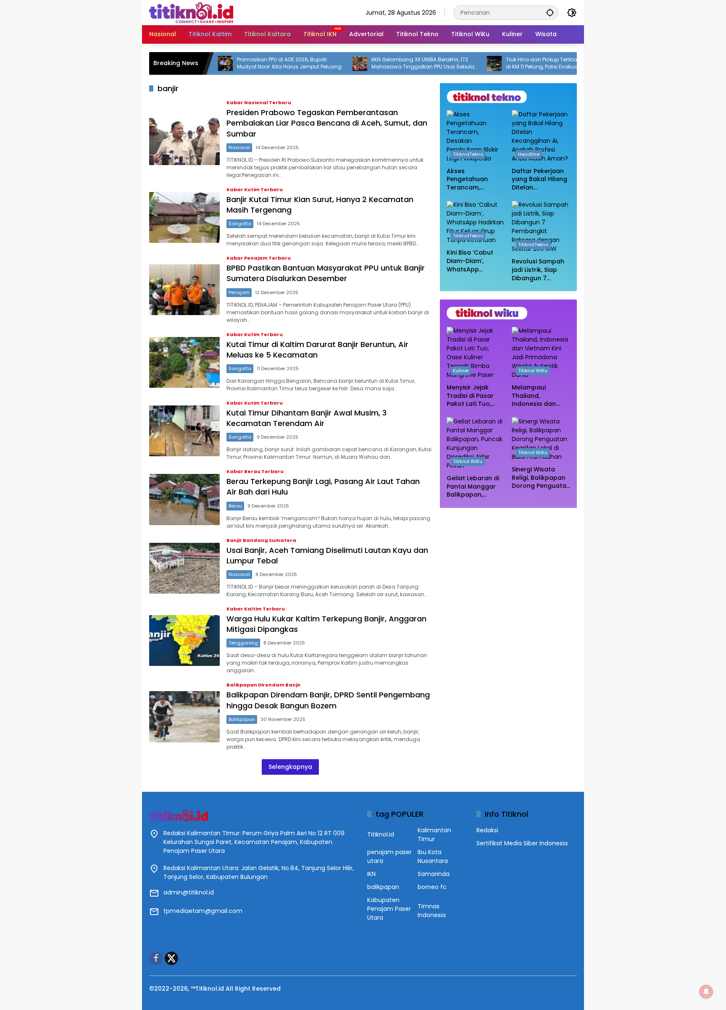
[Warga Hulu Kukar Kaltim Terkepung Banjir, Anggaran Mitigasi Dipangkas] (184, 640)
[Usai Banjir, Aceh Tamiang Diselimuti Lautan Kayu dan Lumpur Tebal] (184, 568)
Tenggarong (243, 642)
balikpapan (383, 887)
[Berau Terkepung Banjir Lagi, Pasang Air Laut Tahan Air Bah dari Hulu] (184, 499)
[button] (550, 12)
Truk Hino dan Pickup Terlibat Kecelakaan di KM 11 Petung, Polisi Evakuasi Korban (526, 63)
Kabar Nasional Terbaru (258, 102)
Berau (235, 505)
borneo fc (432, 887)
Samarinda (434, 874)
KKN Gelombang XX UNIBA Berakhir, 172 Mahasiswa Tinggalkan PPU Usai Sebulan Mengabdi (393, 63)
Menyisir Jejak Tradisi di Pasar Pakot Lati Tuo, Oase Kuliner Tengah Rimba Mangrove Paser (472, 396)
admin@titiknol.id (188, 892)
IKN (371, 874)
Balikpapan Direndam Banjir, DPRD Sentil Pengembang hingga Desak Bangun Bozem (328, 699)
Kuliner (461, 371)
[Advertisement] (508, 568)
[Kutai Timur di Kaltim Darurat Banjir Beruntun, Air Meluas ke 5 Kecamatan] (184, 362)
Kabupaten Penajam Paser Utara (389, 909)
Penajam (239, 292)
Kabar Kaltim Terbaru (255, 609)
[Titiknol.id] (191, 12)
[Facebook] (156, 958)
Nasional (239, 147)
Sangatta (240, 223)
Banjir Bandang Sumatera (261, 540)
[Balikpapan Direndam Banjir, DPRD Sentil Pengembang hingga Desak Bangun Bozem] (184, 716)
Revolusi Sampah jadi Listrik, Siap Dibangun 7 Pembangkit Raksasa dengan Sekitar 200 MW (538, 270)
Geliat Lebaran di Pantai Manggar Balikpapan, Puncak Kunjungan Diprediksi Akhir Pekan (475, 486)
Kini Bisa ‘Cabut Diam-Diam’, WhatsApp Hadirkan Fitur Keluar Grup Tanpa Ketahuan (472, 261)
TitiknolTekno (468, 154)
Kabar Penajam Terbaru (258, 258)
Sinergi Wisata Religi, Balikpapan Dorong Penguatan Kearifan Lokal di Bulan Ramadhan (541, 478)
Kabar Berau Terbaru (255, 471)
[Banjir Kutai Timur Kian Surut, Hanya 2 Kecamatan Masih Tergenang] (184, 217)
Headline (528, 154)
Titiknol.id (380, 834)
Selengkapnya (290, 767)
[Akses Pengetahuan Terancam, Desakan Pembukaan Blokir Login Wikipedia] (476, 136)
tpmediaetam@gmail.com (202, 911)
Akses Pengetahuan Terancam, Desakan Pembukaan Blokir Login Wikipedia (474, 179)
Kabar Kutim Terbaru (254, 189)
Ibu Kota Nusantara (433, 856)
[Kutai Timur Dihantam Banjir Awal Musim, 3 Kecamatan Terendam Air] (184, 430)
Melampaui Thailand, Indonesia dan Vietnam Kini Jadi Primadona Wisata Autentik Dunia (540, 396)
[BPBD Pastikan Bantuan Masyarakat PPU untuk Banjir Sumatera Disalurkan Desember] (184, 289)
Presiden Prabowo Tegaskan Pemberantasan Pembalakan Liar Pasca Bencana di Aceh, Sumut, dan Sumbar (326, 123)
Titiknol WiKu (532, 371)
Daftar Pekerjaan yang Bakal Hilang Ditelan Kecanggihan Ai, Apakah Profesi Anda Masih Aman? (539, 179)
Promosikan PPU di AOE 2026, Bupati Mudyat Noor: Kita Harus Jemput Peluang (257, 63)
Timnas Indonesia (432, 910)
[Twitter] (171, 958)
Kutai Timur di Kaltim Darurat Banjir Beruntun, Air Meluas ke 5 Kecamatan (317, 349)
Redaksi (487, 830)
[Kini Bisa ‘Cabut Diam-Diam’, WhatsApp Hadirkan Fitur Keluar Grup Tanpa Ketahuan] (476, 223)
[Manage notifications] (706, 991)
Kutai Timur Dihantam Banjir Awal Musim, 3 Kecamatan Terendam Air (306, 418)
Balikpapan (242, 719)
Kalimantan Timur (434, 834)
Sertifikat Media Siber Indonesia (522, 843)
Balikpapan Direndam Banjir (263, 685)
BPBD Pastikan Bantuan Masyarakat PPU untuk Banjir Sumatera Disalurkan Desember (325, 273)
